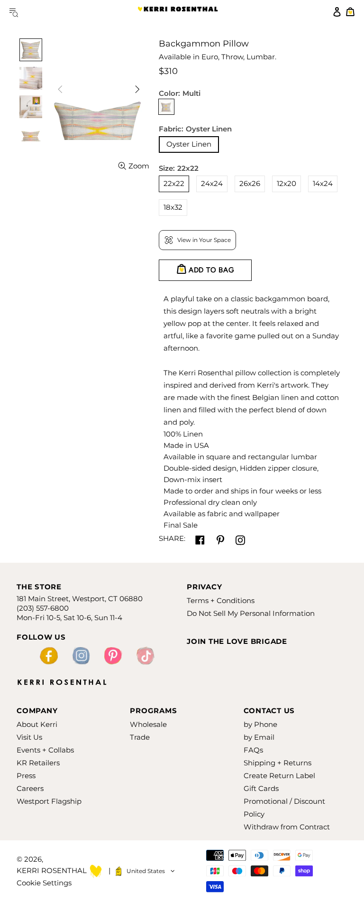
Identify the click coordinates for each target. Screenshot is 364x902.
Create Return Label (279, 775)
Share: (172, 538)
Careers (30, 788)
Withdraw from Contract (287, 826)
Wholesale (148, 724)
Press (26, 775)
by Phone (260, 724)
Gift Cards (261, 788)
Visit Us (29, 737)
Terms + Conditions (221, 600)
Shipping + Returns (277, 762)
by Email (259, 737)
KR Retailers (38, 762)
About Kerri (37, 724)
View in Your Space (204, 239)
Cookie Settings (44, 882)
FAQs (253, 749)
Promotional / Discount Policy (284, 807)
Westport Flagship (49, 801)
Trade (140, 737)
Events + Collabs (45, 749)
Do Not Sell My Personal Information (251, 613)
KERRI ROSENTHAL (177, 12)
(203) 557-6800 (43, 608)
